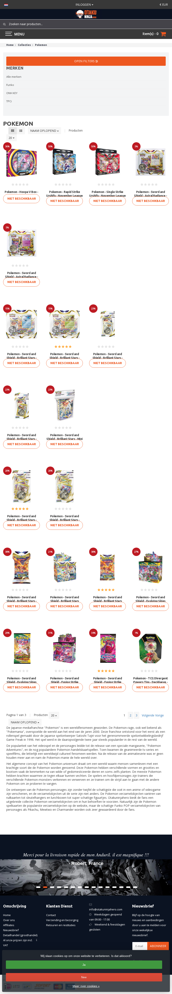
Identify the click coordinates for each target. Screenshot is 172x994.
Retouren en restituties (61, 925)
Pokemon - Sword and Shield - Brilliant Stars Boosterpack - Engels (107, 601)
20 (11, 138)
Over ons (9, 920)
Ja (84, 964)
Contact (51, 915)
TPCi (9, 101)
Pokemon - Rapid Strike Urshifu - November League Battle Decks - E (64, 195)
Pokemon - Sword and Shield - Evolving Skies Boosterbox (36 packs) (150, 601)
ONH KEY (11, 93)
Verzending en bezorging (62, 920)
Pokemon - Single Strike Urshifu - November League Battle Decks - (107, 195)
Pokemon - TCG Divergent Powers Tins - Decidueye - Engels (150, 682)
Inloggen (84, 4)
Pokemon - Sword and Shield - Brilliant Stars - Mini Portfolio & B (64, 438)
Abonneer (158, 946)
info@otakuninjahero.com (105, 909)
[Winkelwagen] (163, 34)
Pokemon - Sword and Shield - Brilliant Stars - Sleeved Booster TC (22, 601)
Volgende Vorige (153, 715)
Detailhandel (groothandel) (20, 935)
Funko (10, 85)
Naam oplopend (43, 131)
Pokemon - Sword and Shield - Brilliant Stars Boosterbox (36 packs (64, 601)
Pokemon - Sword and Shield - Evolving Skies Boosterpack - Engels (21, 682)
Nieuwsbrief (11, 930)
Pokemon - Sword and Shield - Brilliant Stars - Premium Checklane (22, 519)
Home (7, 915)
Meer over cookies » (86, 986)
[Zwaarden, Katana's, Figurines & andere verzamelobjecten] (86, 14)
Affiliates (8, 925)
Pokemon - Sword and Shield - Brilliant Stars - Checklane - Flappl (22, 438)
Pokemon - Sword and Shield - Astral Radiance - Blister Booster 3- (150, 195)
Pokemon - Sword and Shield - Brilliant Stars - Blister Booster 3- (22, 357)
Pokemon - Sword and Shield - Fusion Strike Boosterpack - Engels (107, 682)
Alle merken (13, 77)
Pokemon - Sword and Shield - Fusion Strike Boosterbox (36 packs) (64, 682)
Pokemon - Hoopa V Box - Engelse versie (21, 193)
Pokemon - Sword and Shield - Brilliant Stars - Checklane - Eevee (108, 357)
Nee (84, 977)
